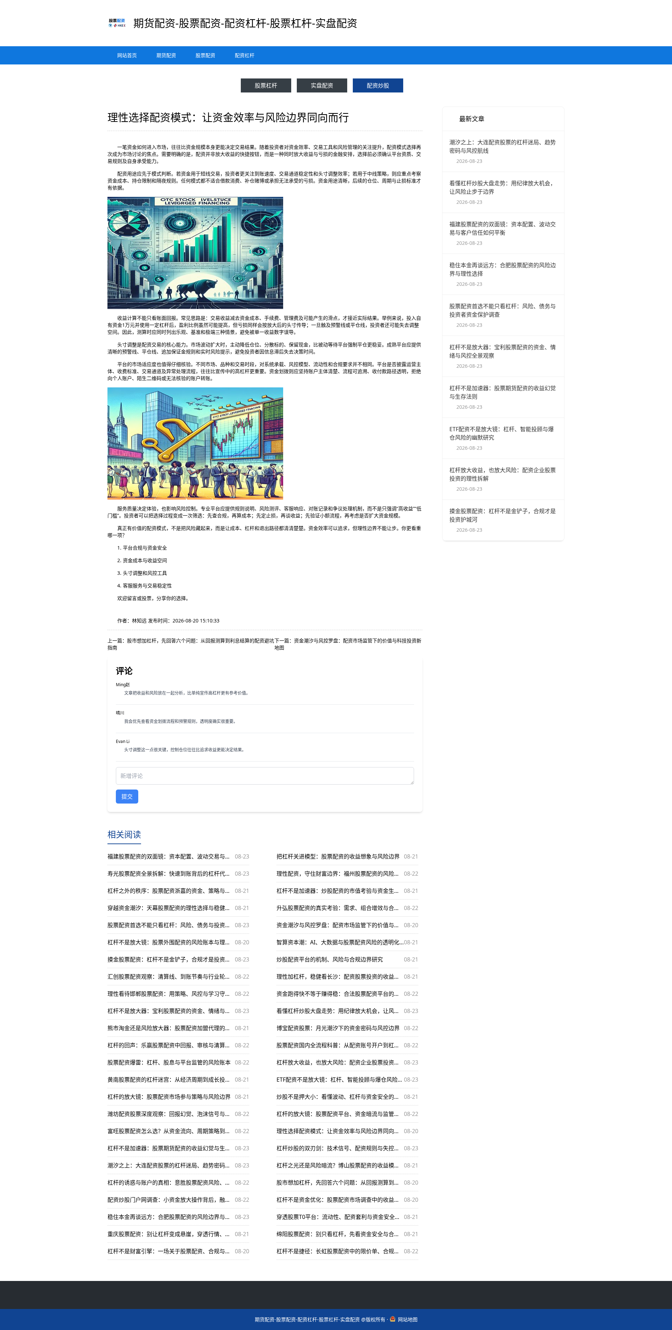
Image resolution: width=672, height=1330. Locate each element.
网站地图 (408, 1319)
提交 (127, 796)
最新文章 (471, 119)
